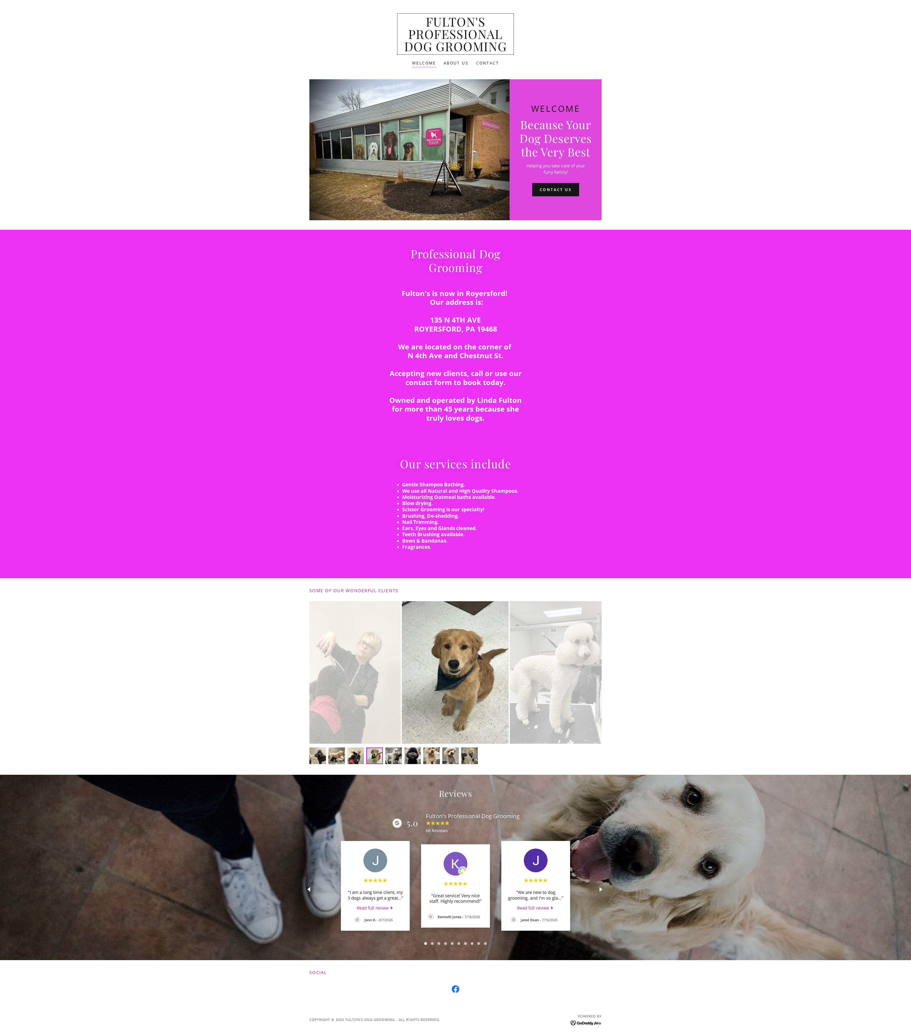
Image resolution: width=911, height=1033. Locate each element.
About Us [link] (456, 63)
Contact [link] (487, 63)
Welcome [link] (424, 63)
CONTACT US (556, 189)
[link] (455, 49)
